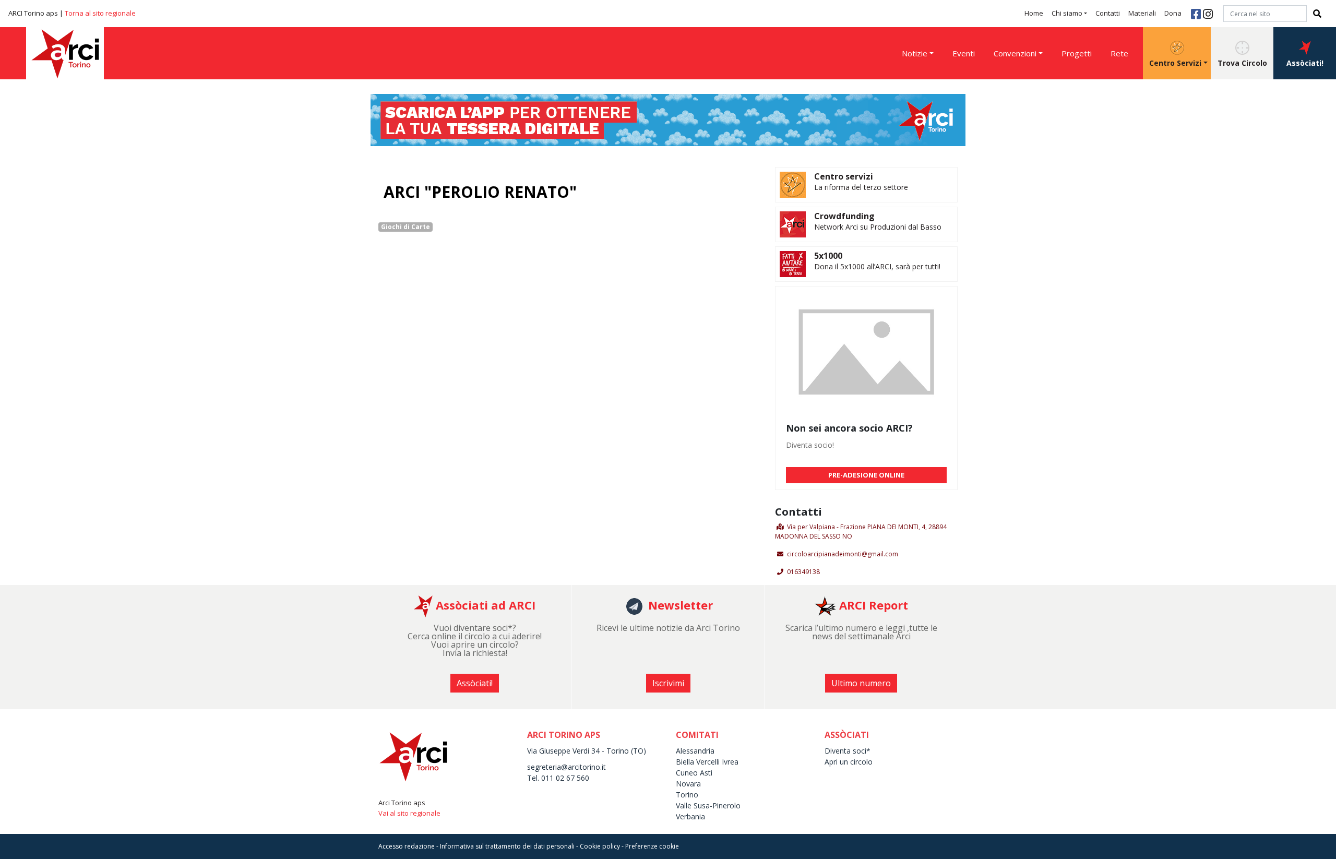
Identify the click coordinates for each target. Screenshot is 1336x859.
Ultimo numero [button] (861, 683)
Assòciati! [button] (1304, 63)
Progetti (1076, 53)
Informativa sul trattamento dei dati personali (507, 846)
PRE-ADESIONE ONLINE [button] (866, 475)
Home (1033, 13)
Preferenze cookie (652, 846)
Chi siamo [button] (1067, 13)
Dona (1173, 13)
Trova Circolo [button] (1242, 63)
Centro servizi (843, 176)
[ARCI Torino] (668, 119)
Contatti (1107, 13)
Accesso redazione (406, 846)
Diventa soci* (847, 751)
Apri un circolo (849, 762)
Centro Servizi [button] (1175, 63)
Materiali (1142, 13)
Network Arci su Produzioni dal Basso (877, 227)
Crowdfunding (844, 216)
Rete (1119, 53)
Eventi (963, 53)
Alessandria (695, 751)
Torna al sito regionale (100, 13)
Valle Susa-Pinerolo (708, 805)
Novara (688, 784)
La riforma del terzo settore (861, 187)
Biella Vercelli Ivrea (707, 762)
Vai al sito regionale (409, 813)
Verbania (690, 816)
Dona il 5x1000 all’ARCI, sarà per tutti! (877, 266)
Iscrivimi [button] (668, 683)
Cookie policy (600, 846)
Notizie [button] (914, 53)
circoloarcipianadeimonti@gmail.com (842, 554)
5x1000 (828, 255)
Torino (687, 795)
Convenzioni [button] (1015, 53)
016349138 (803, 571)
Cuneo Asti (694, 773)
